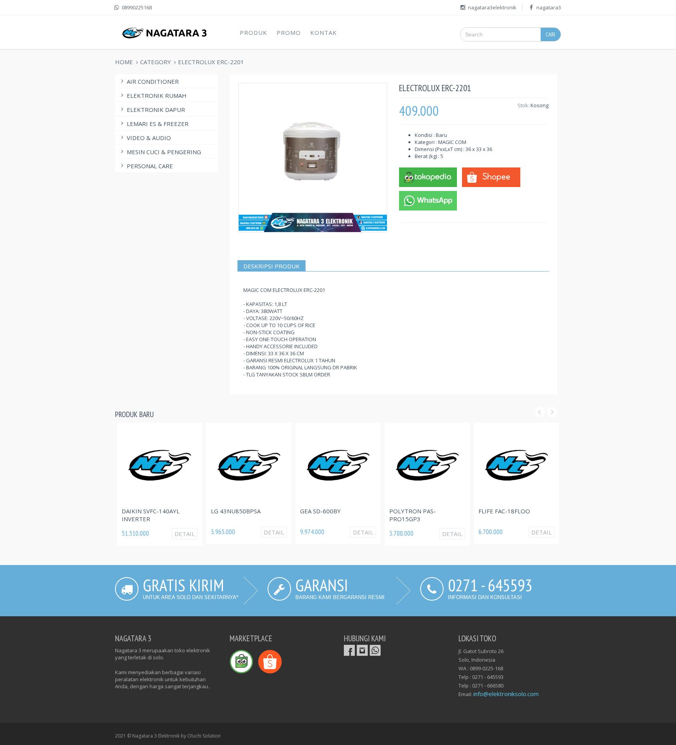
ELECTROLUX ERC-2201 (211, 62)
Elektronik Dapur (156, 109)
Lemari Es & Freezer (158, 124)
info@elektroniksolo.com (506, 694)
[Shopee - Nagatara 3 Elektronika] (491, 176)
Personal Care (150, 166)
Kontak (323, 32)
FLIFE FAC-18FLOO (504, 511)
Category (155, 62)
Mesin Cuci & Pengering (164, 152)
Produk (253, 32)
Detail (184, 534)
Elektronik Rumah (157, 95)
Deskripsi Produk (271, 266)
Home (124, 62)
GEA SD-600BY (320, 511)
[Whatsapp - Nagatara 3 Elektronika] (428, 200)
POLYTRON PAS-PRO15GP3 (412, 515)
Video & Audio (149, 138)
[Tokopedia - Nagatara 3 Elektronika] (428, 176)
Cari (550, 34)
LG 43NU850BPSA (236, 511)
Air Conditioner (153, 81)
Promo (289, 32)
